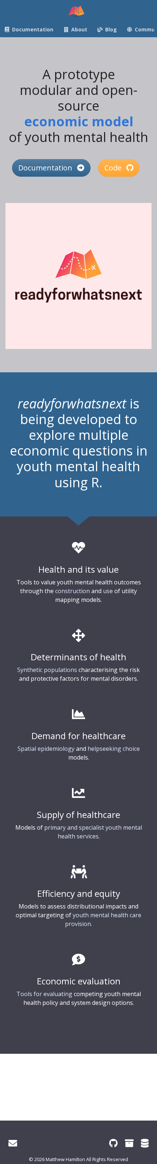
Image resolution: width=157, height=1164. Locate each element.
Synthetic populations (47, 670)
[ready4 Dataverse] (145, 1143)
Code (113, 168)
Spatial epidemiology (46, 749)
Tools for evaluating (44, 994)
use (108, 591)
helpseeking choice (114, 749)
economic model (78, 121)
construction (72, 591)
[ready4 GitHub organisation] (113, 1143)
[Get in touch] (12, 1143)
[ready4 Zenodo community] (129, 1143)
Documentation (46, 168)
